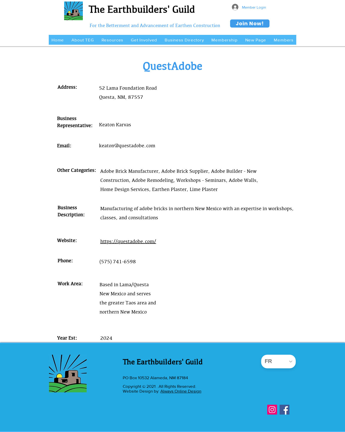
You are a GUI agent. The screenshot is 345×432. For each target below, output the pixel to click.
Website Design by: (141, 391)
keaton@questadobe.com (127, 145)
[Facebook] (284, 410)
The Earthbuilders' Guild (142, 9)
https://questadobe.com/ (128, 241)
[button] (82, 40)
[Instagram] (272, 410)
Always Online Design (180, 391)
